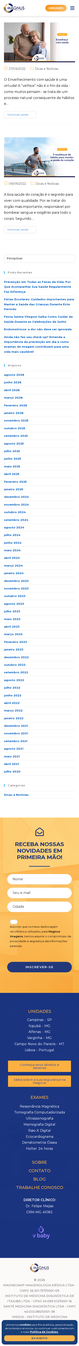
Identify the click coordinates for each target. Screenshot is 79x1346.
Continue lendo (22, 113)
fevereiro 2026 (15, 405)
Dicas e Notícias (46, 69)
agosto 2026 (14, 374)
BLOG (39, 1179)
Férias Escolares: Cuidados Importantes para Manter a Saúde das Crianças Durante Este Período (39, 304)
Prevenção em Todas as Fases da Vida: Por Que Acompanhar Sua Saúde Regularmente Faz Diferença (37, 286)
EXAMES (39, 1097)
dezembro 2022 (16, 657)
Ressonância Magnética (39, 1106)
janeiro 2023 (13, 649)
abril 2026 (12, 390)
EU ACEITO (39, 1338)
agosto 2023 (14, 603)
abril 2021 (11, 764)
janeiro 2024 (14, 573)
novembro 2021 (16, 733)
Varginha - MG (39, 1038)
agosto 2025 (14, 443)
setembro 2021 (15, 741)
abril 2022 (12, 703)
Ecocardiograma (39, 1137)
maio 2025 (12, 466)
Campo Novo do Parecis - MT (39, 1044)
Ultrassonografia (39, 1118)
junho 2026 (12, 382)
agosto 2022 (14, 680)
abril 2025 (11, 474)
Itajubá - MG (39, 1026)
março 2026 (13, 397)
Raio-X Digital (39, 1131)
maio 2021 (12, 756)
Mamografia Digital (40, 1124)
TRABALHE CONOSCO (39, 1187)
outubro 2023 (14, 596)
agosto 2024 (14, 527)
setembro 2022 (16, 672)
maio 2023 (12, 619)
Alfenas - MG (39, 1032)
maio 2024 (12, 550)
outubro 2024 (15, 512)
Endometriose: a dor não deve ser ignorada (38, 329)
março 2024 (13, 565)
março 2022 (13, 710)
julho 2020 (12, 771)
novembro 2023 (16, 588)
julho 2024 (12, 535)
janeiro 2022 (13, 718)
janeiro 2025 (13, 489)
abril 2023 (12, 626)
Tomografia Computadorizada (39, 1112)
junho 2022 (12, 695)
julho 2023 (12, 611)
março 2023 (13, 634)
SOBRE (39, 1162)
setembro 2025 (16, 435)
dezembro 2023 (16, 581)
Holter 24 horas (39, 1149)
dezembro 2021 (16, 725)
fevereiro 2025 (15, 481)
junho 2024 (12, 542)
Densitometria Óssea (39, 1142)
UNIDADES (39, 1011)
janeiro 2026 (14, 413)
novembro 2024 (16, 504)
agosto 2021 (13, 748)
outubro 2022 (14, 664)
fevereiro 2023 (15, 642)
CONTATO (40, 1170)
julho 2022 (12, 687)
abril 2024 (12, 557)
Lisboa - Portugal (39, 1050)
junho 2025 (12, 458)
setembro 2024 (16, 519)
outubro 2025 (14, 428)
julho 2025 (12, 451)
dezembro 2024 (16, 496)
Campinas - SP (39, 1020)
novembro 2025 (16, 420)
